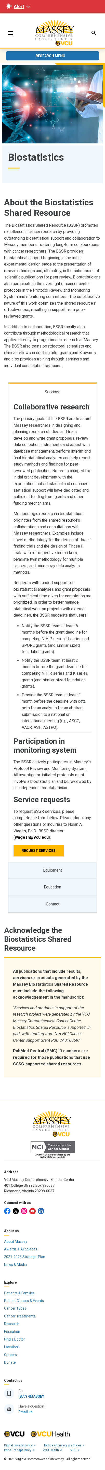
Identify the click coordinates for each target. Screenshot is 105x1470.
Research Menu (50, 56)
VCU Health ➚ (52, 1450)
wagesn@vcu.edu (32, 837)
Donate (10, 1362)
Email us (25, 1412)
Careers (10, 1355)
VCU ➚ (75, 1450)
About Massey (15, 1242)
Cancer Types (15, 1308)
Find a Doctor (14, 1339)
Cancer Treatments (19, 1316)
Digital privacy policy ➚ (20, 1445)
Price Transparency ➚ (19, 1450)
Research (11, 1324)
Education (12, 1332)
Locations (12, 1347)
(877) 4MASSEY (31, 1396)
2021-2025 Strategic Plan (24, 1257)
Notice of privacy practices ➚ (64, 1445)
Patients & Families (19, 1293)
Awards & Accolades (20, 1249)
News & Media (15, 1265)
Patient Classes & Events (24, 1301)
